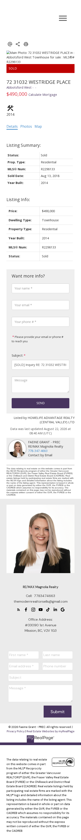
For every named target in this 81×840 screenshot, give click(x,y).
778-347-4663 (38, 451)
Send (41, 403)
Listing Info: (18, 199)
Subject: (17, 355)
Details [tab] (12, 126)
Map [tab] (38, 126)
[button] (19, 610)
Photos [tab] (26, 126)
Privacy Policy (16, 731)
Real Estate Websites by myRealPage (51, 731)
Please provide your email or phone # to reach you (37, 339)
